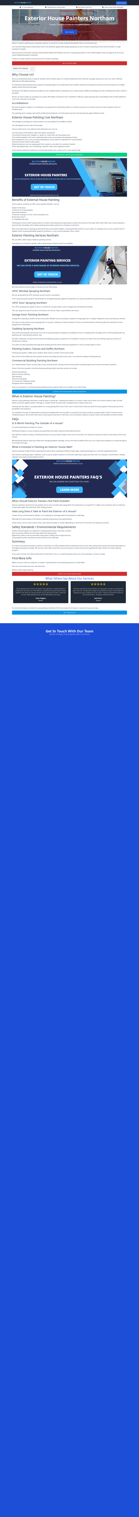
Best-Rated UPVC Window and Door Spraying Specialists (65, 53)
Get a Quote (69, 32)
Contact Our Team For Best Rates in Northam (69, 392)
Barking (30, 570)
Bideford (15, 570)
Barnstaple (23, 570)
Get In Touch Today (69, 63)
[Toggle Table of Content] (31, 68)
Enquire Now (69, 618)
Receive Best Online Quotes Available (69, 155)
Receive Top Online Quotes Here (69, 574)
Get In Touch (121, 3)
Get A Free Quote (70, 613)
